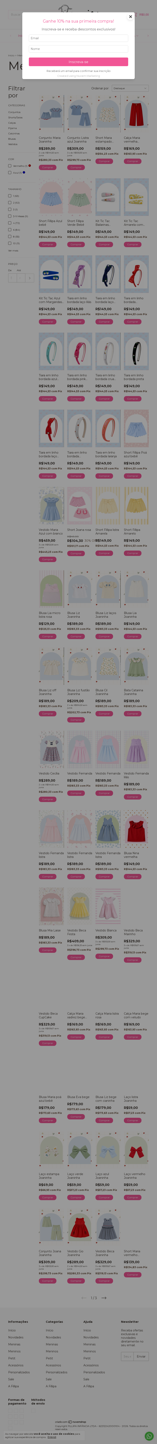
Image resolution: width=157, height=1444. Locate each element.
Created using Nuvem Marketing (78, 75)
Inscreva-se (78, 62)
